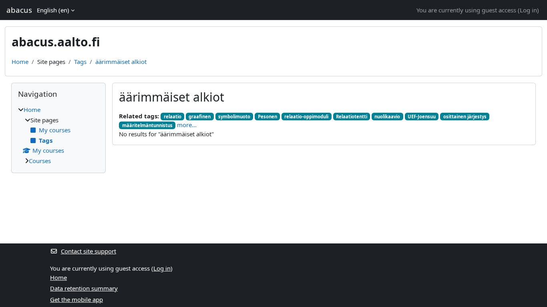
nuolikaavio (387, 117)
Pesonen (267, 117)
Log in (528, 10)
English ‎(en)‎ (53, 10)
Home (20, 62)
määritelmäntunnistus (147, 125)
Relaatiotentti (351, 117)
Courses (40, 161)
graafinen (200, 117)
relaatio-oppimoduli (306, 117)
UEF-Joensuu (422, 117)
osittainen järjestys (465, 117)
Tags (80, 62)
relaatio (172, 117)
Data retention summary (84, 288)
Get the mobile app (76, 299)
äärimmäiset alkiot (121, 62)
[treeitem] (58, 135)
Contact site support (88, 251)
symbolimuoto (234, 117)
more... (187, 125)
